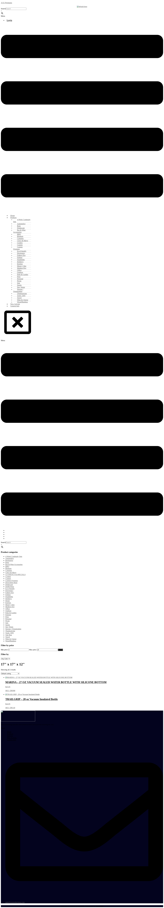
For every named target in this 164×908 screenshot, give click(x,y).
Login (9, 20)
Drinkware (9, 585)
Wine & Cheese (10, 639)
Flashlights (9, 597)
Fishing (8, 595)
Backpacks (9, 560)
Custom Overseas (18, 248)
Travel (7, 637)
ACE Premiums (6, 3)
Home (7, 601)
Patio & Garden (10, 613)
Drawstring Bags (11, 583)
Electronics (9, 591)
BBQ (7, 566)
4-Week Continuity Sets (21, 221)
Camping (8, 570)
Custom (8, 579)
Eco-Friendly (10, 589)
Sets (6, 623)
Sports (7, 625)
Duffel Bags (9, 587)
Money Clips (10, 605)
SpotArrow (99, 906)
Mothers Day (10, 607)
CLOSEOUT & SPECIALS (15, 575)
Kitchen (8, 603)
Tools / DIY (9, 633)
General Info (14, 306)
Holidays (8, 599)
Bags (7, 562)
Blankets (8, 568)
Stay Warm (9, 627)
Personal (8, 619)
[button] (82, 16)
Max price (32, 650)
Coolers (8, 577)
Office (7, 609)
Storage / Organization (18, 290)
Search (3, 9)
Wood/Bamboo (10, 641)
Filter (60, 650)
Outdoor (8, 611)
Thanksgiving (10, 631)
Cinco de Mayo (10, 573)
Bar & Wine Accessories (19, 231)
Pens (7, 617)
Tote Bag (8, 635)
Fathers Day (9, 593)
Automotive (9, 558)
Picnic (7, 621)
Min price (4, 650)
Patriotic (8, 615)
